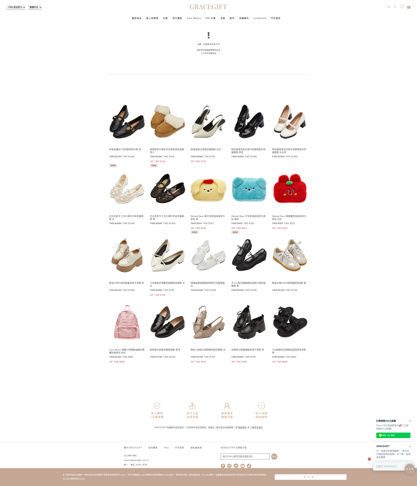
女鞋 (165, 18)
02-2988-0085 (130, 455)
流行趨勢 (177, 18)
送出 (274, 456)
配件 (232, 18)
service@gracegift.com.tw (136, 460)
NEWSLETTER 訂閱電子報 (233, 447)
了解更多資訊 (256, 427)
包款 (222, 18)
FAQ (166, 447)
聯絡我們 (242, 427)
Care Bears (194, 18)
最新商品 (137, 18)
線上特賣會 (152, 18)
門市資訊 (276, 18)
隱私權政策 (196, 447)
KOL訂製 (211, 18)
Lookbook (260, 18)
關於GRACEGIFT (133, 447)
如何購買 (153, 447)
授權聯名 (244, 18)
